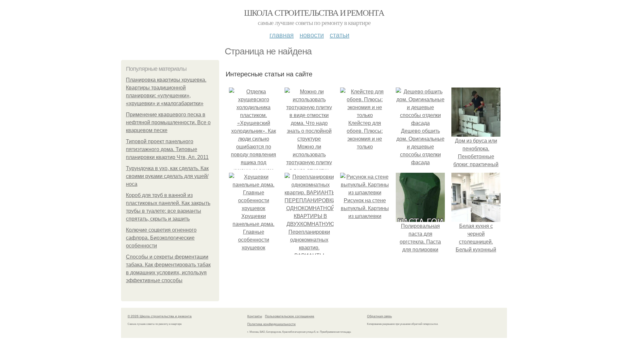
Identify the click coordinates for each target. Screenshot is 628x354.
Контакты (254, 316)
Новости (312, 34)
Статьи (339, 34)
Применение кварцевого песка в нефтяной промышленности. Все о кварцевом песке (168, 122)
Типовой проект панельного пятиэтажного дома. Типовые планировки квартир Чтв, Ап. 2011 (167, 149)
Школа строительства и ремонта (314, 12)
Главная (282, 34)
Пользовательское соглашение (289, 316)
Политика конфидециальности (271, 324)
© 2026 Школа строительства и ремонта (160, 316)
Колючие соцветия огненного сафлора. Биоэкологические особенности (161, 237)
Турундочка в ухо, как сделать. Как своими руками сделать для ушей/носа (167, 176)
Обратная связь (379, 316)
